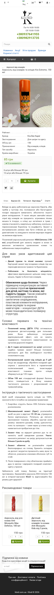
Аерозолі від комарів (15, 67)
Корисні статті (11, 53)
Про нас (12, 577)
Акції (17, 50)
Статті (47, 201)
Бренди (42, 50)
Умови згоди (35, 580)
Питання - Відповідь (32, 200)
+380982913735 (28, 38)
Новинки (8, 50)
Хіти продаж (29, 50)
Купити (31, 181)
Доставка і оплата (26, 577)
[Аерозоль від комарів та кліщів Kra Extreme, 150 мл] (27, 102)
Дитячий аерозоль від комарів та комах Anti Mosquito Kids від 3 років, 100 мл (40, 524)
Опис (6, 201)
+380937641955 (28, 34)
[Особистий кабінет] (48, 2)
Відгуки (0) (15, 201)
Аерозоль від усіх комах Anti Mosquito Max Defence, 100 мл (13, 522)
